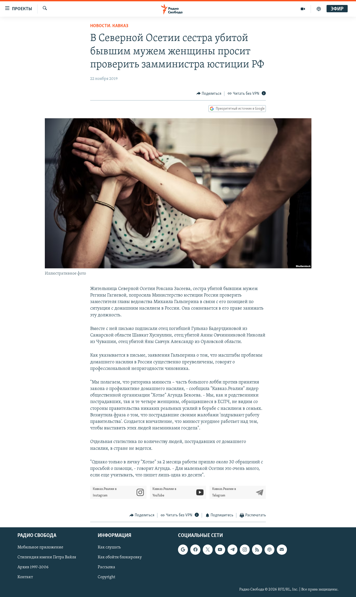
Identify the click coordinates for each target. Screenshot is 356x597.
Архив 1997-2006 (32, 567)
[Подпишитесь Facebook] (195, 549)
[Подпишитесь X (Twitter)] (208, 549)
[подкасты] (319, 9)
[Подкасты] (269, 549)
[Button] (209, 93)
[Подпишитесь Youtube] (220, 549)
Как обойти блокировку (120, 557)
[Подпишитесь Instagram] (245, 549)
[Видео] (303, 9)
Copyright (106, 577)
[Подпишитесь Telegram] (232, 549)
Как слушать (109, 547)
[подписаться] (282, 549)
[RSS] (257, 549)
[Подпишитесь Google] (183, 549)
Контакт (25, 577)
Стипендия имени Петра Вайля (46, 557)
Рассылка (106, 567)
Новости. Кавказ (109, 26)
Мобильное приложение (40, 547)
